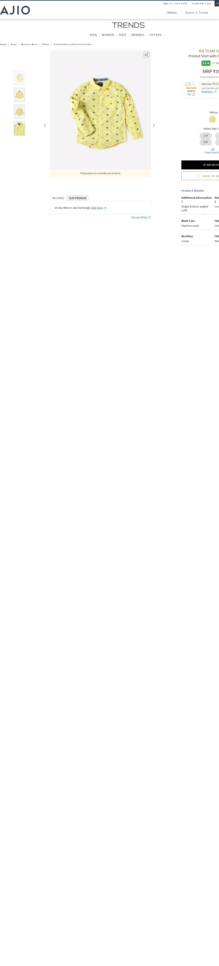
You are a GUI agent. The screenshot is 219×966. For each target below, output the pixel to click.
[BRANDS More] (147, 35)
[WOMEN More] (116, 35)
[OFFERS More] (164, 35)
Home (3, 44)
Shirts (45, 44)
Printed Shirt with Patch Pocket (72, 44)
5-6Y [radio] (205, 142)
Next (153, 124)
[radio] (212, 123)
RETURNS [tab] (58, 198)
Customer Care (201, 3)
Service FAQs (139, 217)
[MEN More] (99, 35)
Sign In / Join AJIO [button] (175, 3)
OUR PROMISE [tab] (77, 198)
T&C (189, 94)
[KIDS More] (129, 35)
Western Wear (29, 44)
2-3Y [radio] (205, 135)
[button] (147, 54)
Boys (14, 44)
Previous (44, 124)
